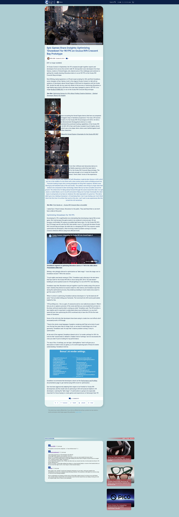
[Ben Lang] (48, 58)
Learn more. (78, 412)
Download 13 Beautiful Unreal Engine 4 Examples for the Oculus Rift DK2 (75, 134)
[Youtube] (120, 2)
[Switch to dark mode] (133, 2)
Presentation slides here (54, 267)
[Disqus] (74, 461)
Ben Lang (52, 58)
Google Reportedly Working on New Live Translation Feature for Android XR (119, 482)
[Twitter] (118, 2)
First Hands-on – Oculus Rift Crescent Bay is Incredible (70, 205)
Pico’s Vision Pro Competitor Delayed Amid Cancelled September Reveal (117, 506)
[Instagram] (126, 2)
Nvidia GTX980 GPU (57, 89)
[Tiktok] (124, 2)
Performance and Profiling (89, 381)
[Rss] (128, 2)
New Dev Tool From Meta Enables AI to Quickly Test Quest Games (119, 458)
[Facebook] (122, 2)
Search (112, 2)
